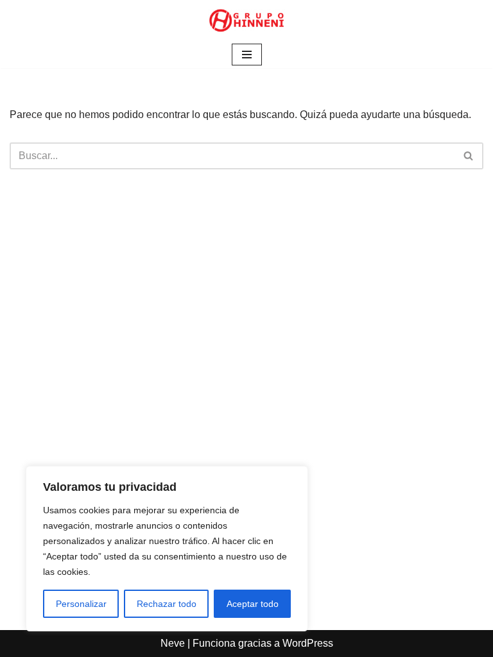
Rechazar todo (166, 604)
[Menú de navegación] (247, 54)
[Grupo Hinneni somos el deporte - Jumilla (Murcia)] (246, 20)
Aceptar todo (253, 604)
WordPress (307, 643)
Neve (172, 643)
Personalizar (81, 604)
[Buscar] (468, 155)
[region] (167, 548)
